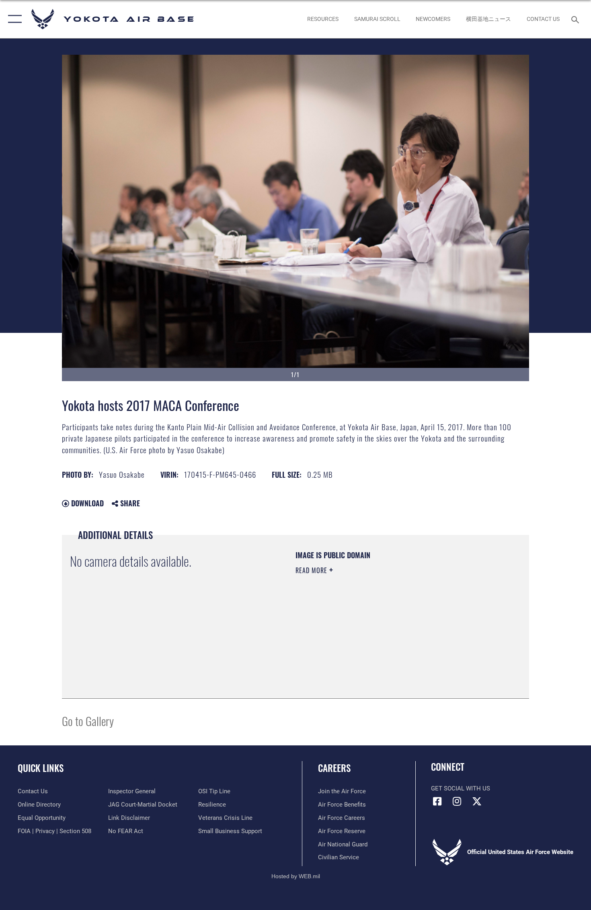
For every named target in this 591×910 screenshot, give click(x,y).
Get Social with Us (460, 788)
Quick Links (41, 768)
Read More (312, 570)
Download (86, 503)
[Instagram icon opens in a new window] (457, 801)
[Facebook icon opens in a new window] (437, 801)
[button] (13, 19)
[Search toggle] (576, 19)
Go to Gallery (88, 720)
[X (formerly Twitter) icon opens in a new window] (477, 801)
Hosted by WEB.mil (295, 876)
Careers (334, 768)
